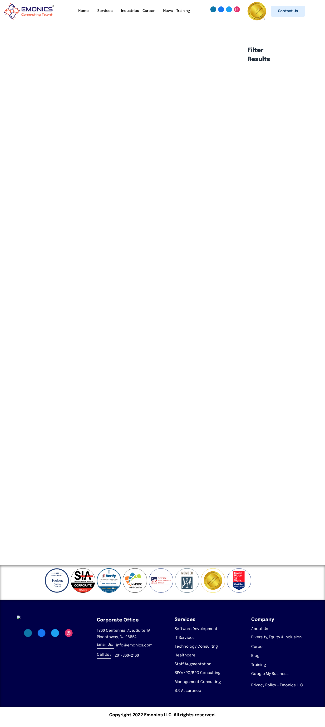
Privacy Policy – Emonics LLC (277, 685)
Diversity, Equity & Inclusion (276, 637)
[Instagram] (237, 9)
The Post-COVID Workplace (47, 526)
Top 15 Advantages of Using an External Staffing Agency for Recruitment (91, 393)
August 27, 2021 (41, 492)
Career (149, 11)
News (168, 11)
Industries (130, 11)
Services (105, 11)
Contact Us (288, 11)
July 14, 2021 (37, 536)
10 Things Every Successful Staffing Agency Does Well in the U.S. (83, 213)
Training (183, 11)
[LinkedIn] (213, 9)
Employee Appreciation (44, 438)
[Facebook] (221, 9)
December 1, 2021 (42, 447)
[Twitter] (229, 9)
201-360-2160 (127, 656)
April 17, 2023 (38, 403)
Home (83, 11)
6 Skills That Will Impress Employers (56, 482)
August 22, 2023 (41, 223)
